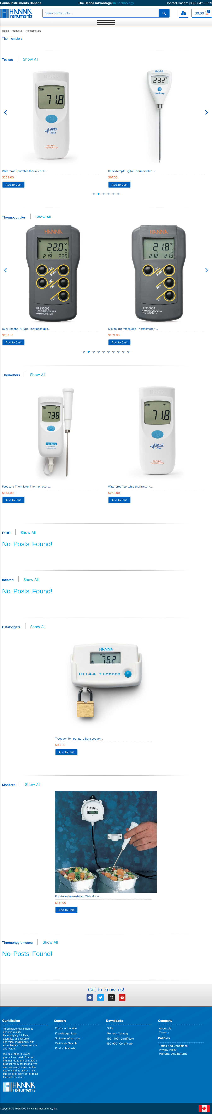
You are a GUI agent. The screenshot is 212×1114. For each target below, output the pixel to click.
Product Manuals (65, 1048)
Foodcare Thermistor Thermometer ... (26, 486)
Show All (30, 59)
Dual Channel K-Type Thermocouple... (26, 328)
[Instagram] (111, 997)
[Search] (164, 13)
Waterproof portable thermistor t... (24, 171)
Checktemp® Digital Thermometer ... (131, 171)
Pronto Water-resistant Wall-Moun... (78, 896)
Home (5, 30)
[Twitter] (100, 997)
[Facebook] (90, 997)
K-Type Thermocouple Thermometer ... (133, 328)
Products (16, 30)
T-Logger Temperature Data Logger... (79, 738)
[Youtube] (122, 997)
